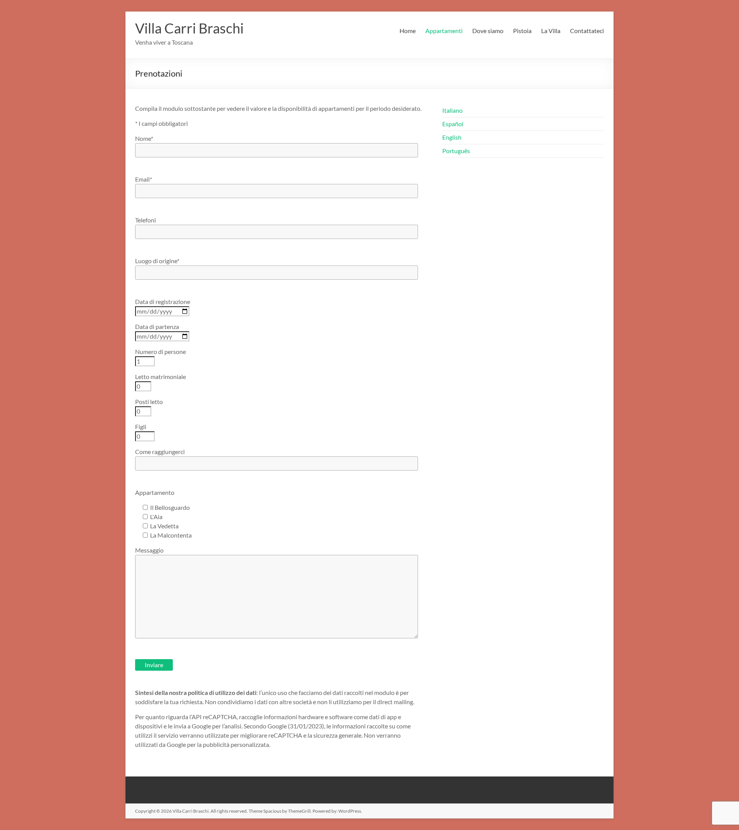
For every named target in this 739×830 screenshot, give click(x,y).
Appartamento (154, 492)
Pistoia (522, 30)
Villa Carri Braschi (189, 28)
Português (456, 150)
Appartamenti (444, 30)
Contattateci (587, 30)
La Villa (550, 30)
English (451, 137)
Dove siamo (487, 30)
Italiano (452, 110)
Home (408, 30)
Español (452, 123)
